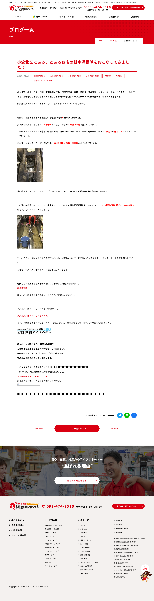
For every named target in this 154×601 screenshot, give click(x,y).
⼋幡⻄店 (83, 533)
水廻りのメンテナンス (52, 544)
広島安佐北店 (85, 555)
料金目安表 (22, 288)
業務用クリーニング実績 (43, 81)
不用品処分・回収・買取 (53, 525)
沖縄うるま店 (85, 551)
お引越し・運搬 (50, 533)
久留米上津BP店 (86, 566)
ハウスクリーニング (52, 551)
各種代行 (48, 562)
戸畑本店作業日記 (93, 76)
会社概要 (119, 524)
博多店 (82, 536)
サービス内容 (51, 520)
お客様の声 (16, 530)
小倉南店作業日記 (74, 76)
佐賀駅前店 (84, 573)
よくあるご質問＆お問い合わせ (128, 7)
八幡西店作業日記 (56, 76)
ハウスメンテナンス (52, 536)
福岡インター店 (85, 540)
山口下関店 (84, 544)
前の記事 (39, 428)
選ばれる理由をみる (77, 480)
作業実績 (107, 76)
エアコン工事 (49, 555)
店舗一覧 (84, 520)
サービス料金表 (18, 535)
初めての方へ (17, 520)
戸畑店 (82, 525)
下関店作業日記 (39, 76)
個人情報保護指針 (122, 528)
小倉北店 (83, 558)
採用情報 (119, 532)
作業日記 (119, 76)
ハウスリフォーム (51, 540)
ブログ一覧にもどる (77, 428)
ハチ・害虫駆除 (50, 558)
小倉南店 (83, 529)
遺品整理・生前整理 (52, 529)
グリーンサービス (51, 566)
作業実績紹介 (17, 525)
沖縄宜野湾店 (85, 547)
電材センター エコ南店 (89, 562)
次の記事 (115, 428)
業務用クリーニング (52, 547)
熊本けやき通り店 (86, 569)
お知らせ (119, 520)
